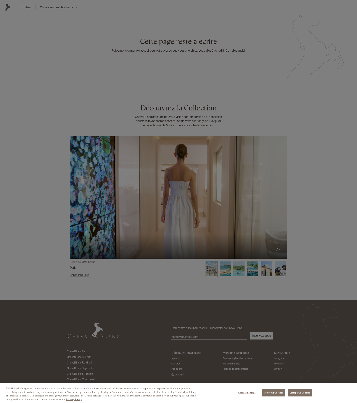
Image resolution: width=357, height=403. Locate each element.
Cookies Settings (246, 392)
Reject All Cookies (273, 392)
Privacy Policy (74, 399)
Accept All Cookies (300, 392)
